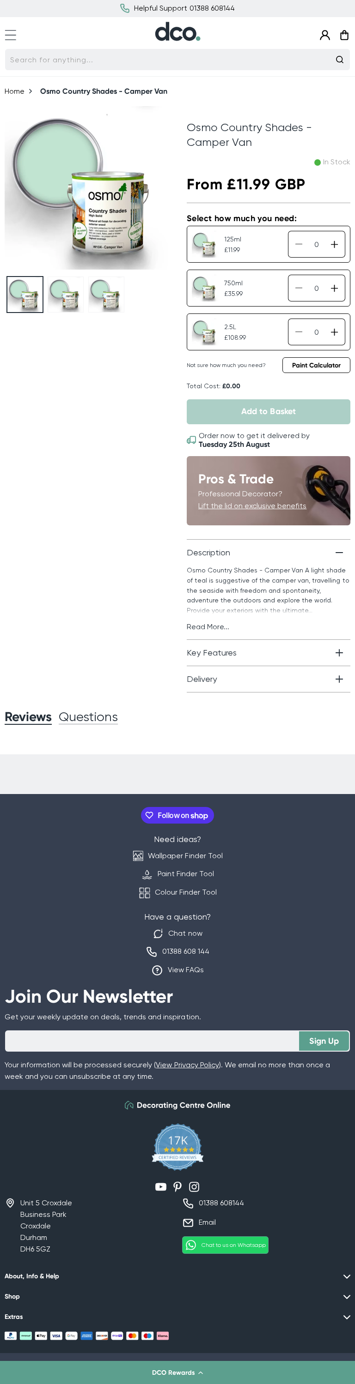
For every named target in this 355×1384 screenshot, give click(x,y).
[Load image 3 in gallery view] (106, 295)
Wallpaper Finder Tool (185, 855)
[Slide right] (157, 188)
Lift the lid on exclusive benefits (252, 505)
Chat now (185, 933)
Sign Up (324, 1041)
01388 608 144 (185, 951)
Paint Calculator (316, 365)
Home (14, 91)
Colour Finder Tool (186, 892)
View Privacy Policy (187, 1064)
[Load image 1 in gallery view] (25, 295)
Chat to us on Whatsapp (234, 1245)
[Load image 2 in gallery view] (66, 295)
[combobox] (177, 59)
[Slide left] (15, 188)
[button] (177, 1372)
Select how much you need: (242, 218)
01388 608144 (221, 1202)
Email (207, 1222)
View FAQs (186, 969)
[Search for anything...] (340, 59)
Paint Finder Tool (186, 873)
